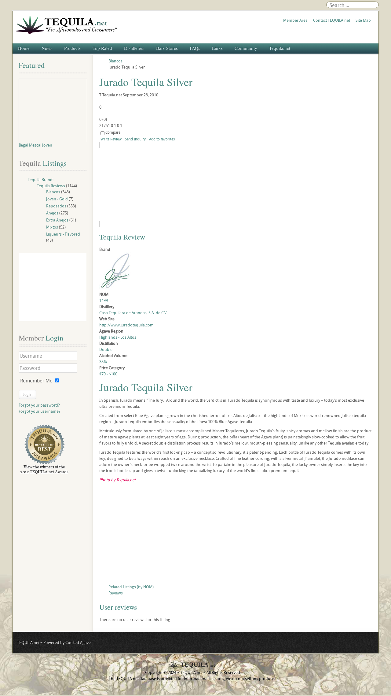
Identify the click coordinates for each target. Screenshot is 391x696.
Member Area (295, 20)
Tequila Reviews (51, 185)
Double (105, 349)
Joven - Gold (57, 199)
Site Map (363, 20)
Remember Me (36, 380)
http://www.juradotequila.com (126, 325)
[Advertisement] (235, 535)
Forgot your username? (39, 411)
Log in (27, 394)
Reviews (115, 593)
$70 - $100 (108, 374)
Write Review (111, 138)
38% (103, 361)
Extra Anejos (57, 220)
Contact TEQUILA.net (331, 20)
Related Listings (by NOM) (131, 587)
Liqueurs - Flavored (63, 234)
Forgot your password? (39, 405)
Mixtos (52, 227)
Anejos (52, 213)
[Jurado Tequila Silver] (154, 184)
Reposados (56, 206)
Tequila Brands (41, 179)
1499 (103, 300)
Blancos (53, 192)
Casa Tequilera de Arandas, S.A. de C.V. (133, 312)
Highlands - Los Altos (117, 337)
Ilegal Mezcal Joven (35, 145)
